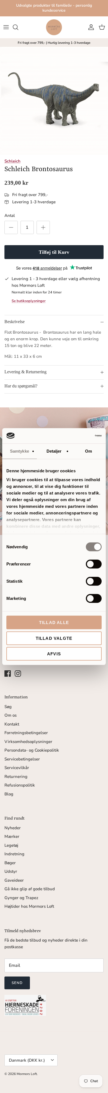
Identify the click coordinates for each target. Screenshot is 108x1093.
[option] (54, 101)
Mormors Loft (27, 1074)
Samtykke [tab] (19, 451)
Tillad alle (54, 622)
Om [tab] (88, 451)
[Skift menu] (6, 27)
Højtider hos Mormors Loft (29, 906)
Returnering (15, 776)
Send (17, 982)
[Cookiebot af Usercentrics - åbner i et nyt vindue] (78, 435)
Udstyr (10, 871)
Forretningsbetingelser (26, 733)
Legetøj (11, 845)
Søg (8, 706)
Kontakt (11, 724)
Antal (9, 215)
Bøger (10, 863)
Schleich (12, 161)
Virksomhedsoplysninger (28, 741)
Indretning (14, 854)
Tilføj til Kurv (54, 252)
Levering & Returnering (25, 371)
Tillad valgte (54, 638)
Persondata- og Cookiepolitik (31, 750)
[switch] (94, 564)
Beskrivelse (14, 321)
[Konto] (90, 27)
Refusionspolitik (19, 785)
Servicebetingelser (22, 759)
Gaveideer (14, 880)
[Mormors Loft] (54, 27)
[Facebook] (7, 673)
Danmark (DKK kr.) (27, 1060)
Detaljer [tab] (54, 451)
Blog (8, 794)
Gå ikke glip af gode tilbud (29, 889)
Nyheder (12, 828)
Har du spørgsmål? (20, 386)
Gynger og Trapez (21, 898)
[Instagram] (18, 673)
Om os (10, 715)
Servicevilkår (16, 767)
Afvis (54, 653)
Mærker (11, 836)
